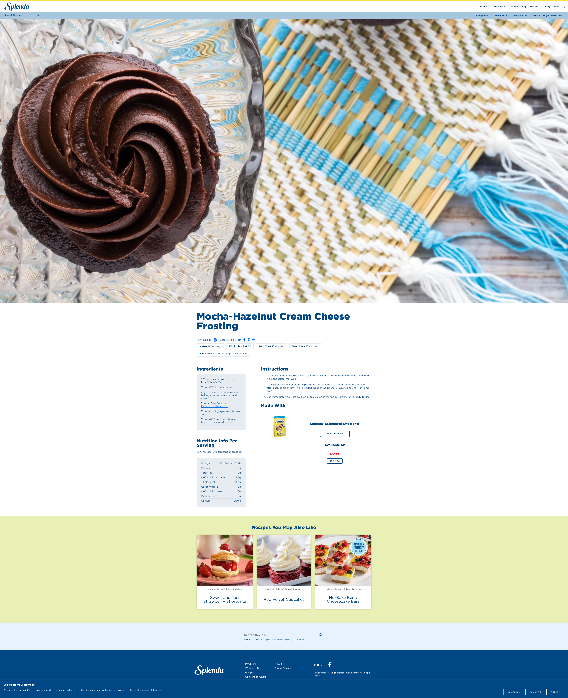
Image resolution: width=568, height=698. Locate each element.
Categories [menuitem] (482, 15)
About (278, 664)
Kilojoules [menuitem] (519, 15)
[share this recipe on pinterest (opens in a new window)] (249, 340)
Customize (514, 692)
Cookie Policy (353, 673)
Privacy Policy (321, 673)
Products (484, 6)
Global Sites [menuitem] (282, 668)
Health (534, 6)
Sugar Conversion (552, 15)
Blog (548, 6)
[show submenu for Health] (539, 6)
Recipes (498, 6)
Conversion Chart (255, 676)
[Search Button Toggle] (563, 6)
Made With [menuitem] (501, 15)
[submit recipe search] (39, 15)
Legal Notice (337, 673)
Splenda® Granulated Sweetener (214, 404)
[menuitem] (552, 15)
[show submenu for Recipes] (505, 6)
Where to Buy (518, 6)
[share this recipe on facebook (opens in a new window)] (244, 340)
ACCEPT (555, 692)
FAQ (556, 6)
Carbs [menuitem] (534, 15)
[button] (215, 340)
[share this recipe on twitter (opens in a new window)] (239, 340)
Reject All (535, 692)
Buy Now (335, 461)
